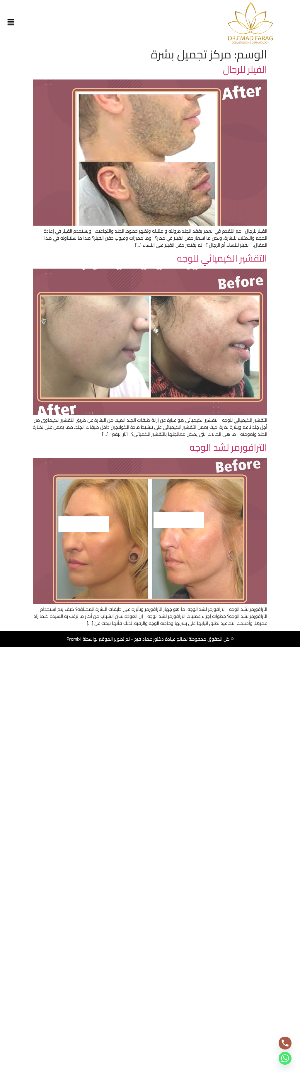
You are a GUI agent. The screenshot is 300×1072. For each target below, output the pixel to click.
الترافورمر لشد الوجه (228, 447)
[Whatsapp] (285, 1058)
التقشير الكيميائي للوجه (222, 258)
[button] (10, 22)
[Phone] (285, 1043)
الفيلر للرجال (245, 69)
